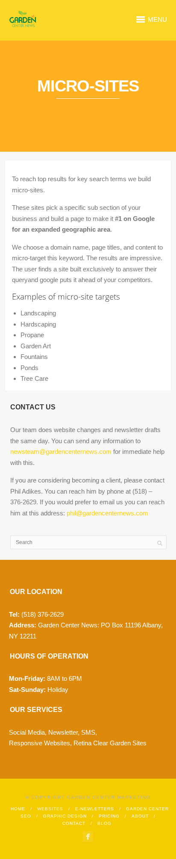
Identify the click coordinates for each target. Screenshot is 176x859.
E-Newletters (94, 808)
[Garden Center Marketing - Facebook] (87, 836)
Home (18, 808)
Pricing (109, 816)
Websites (50, 808)
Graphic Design (65, 816)
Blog (104, 823)
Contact (73, 823)
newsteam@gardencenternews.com (60, 451)
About (140, 816)
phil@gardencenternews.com (107, 513)
